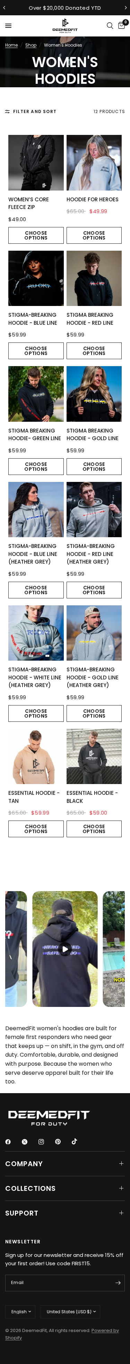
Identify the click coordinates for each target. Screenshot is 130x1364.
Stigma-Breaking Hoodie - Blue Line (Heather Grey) (32, 553)
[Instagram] (46, 1141)
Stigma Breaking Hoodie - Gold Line (93, 434)
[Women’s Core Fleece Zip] (36, 163)
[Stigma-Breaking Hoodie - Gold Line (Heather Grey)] (94, 633)
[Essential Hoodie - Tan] (36, 756)
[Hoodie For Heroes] (94, 163)
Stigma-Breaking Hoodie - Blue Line (32, 318)
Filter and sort (35, 111)
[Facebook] (12, 1141)
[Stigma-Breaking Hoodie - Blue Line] (36, 278)
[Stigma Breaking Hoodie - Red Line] (94, 278)
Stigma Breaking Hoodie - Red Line (90, 318)
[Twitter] (29, 1141)
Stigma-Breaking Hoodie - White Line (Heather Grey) (34, 677)
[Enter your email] (118, 1283)
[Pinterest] (62, 1141)
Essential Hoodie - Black (92, 797)
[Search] (110, 25)
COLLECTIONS (30, 1188)
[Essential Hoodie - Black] (94, 756)
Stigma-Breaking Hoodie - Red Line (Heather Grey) (91, 553)
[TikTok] (79, 1141)
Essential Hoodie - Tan (34, 797)
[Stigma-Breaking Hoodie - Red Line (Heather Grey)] (94, 510)
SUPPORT (21, 1213)
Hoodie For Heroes (93, 199)
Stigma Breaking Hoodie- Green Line (34, 434)
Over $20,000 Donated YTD (65, 7)
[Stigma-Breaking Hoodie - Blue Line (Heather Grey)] (36, 510)
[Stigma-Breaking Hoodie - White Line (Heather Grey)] (36, 633)
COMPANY (24, 1164)
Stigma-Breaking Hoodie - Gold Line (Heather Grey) (93, 677)
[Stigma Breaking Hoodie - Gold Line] (94, 394)
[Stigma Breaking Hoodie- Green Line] (36, 394)
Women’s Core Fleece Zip (28, 203)
